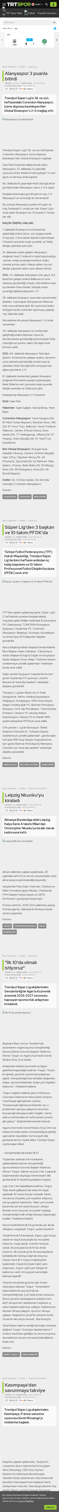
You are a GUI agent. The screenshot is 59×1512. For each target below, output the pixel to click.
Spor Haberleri (9, 66)
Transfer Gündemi (37, 788)
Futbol (22, 66)
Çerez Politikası (26, 1501)
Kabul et (50, 1507)
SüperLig (32, 66)
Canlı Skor (7, 28)
